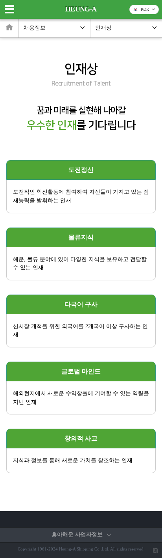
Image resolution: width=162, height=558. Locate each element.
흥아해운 (77, 534)
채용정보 (35, 28)
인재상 (103, 28)
